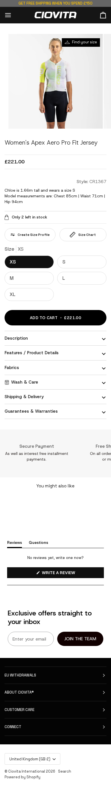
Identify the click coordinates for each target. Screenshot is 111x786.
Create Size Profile (34, 234)
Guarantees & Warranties (31, 411)
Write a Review (67, 574)
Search (64, 771)
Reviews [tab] (14, 542)
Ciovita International (26, 771)
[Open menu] (13, 15)
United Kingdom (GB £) (29, 759)
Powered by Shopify (22, 777)
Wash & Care (24, 382)
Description (16, 338)
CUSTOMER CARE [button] (19, 709)
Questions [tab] (38, 542)
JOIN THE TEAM (80, 639)
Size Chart (87, 234)
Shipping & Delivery (24, 397)
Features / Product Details (32, 353)
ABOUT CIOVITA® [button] (19, 692)
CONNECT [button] (13, 726)
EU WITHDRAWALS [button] (20, 675)
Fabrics (12, 367)
